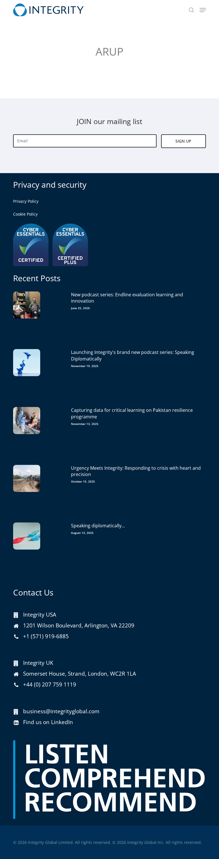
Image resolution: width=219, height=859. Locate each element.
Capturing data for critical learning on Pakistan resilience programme (132, 413)
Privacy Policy (25, 201)
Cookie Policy (25, 214)
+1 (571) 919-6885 (46, 636)
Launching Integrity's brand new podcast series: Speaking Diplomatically (132, 355)
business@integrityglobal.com (61, 711)
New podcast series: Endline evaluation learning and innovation (127, 297)
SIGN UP (183, 141)
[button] (203, 10)
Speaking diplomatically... (98, 525)
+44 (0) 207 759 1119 (49, 684)
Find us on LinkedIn (48, 722)
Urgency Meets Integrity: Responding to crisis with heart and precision (136, 471)
